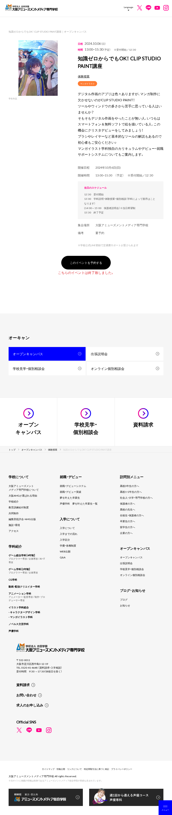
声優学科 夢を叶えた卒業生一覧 (79, 503)
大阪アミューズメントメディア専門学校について (24, 488)
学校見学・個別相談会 (29, 368)
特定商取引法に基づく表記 (96, 768)
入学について (67, 528)
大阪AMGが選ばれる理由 (23, 495)
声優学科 (14, 631)
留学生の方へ (127, 527)
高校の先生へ (127, 509)
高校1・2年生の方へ (131, 492)
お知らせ (125, 605)
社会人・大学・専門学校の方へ (136, 498)
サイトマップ (48, 768)
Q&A (62, 557)
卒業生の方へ (127, 521)
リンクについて (74, 768)
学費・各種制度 (68, 545)
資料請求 (23, 684)
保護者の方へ (127, 503)
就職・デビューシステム (73, 486)
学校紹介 (14, 501)
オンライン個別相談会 (107, 368)
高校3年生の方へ (129, 486)
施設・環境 (14, 525)
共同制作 (14, 513)
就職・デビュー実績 (70, 492)
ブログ (124, 599)
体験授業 (84, 76)
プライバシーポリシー (121, 768)
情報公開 (61, 768)
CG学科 (13, 579)
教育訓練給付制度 (19, 507)
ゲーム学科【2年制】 (19, 569)
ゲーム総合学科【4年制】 (22, 555)
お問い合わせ (26, 694)
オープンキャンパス (28, 353)
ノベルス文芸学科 (19, 624)
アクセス (14, 531)
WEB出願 (65, 551)
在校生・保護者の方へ (132, 515)
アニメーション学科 (20, 593)
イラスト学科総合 (19, 607)
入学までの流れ (68, 534)
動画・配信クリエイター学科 (24, 586)
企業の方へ (126, 533)
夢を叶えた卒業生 (70, 498)
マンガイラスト (87, 83)
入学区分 (65, 540)
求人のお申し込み (29, 704)
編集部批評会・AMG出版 (22, 519)
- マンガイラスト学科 (21, 617)
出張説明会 (99, 353)
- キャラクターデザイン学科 (24, 612)
